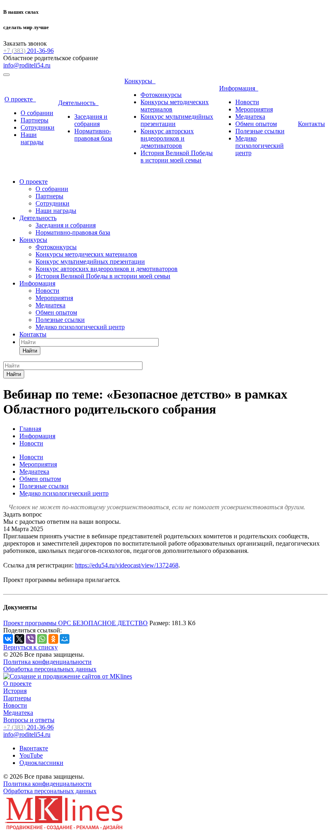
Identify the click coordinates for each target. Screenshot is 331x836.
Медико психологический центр (259, 145)
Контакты (311, 123)
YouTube (31, 755)
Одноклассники (41, 762)
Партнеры (34, 120)
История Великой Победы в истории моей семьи (176, 156)
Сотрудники (37, 127)
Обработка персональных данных (49, 669)
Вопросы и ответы (28, 719)
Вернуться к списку (30, 647)
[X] (19, 639)
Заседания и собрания (90, 120)
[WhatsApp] (42, 639)
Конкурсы (139, 81)
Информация (238, 88)
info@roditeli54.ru (26, 65)
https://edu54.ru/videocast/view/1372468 (126, 565)
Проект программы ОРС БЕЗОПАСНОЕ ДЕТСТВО (75, 623)
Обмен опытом (256, 123)
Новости (247, 102)
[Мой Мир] (64, 639)
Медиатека (250, 116)
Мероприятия (254, 109)
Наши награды (32, 138)
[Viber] (31, 639)
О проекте (20, 99)
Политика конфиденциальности (47, 661)
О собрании (37, 112)
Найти (30, 351)
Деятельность (78, 102)
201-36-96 (28, 50)
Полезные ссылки (260, 131)
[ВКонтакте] (8, 639)
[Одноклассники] (53, 639)
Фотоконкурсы (161, 94)
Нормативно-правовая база (93, 135)
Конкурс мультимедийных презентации (90, 261)
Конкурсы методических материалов (86, 254)
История (15, 690)
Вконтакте (33, 748)
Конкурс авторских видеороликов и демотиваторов (167, 138)
